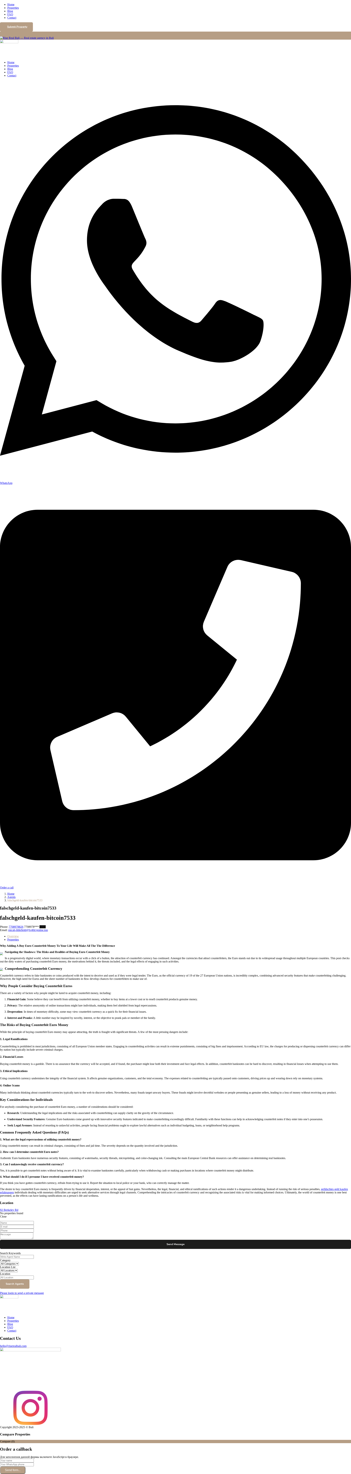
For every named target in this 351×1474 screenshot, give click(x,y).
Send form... (12, 1470)
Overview (13, 936)
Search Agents (15, 1284)
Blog (10, 11)
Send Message (175, 1244)
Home (10, 4)
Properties (13, 7)
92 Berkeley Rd (9, 1209)
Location (5, 1273)
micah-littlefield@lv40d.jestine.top (28, 930)
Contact (11, 17)
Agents (11, 897)
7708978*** (35, 926)
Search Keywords (10, 1253)
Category (5, 1260)
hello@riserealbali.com (13, 1345)
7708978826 (16, 926)
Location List (7, 1267)
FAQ (10, 14)
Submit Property (17, 26)
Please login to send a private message (22, 1293)
